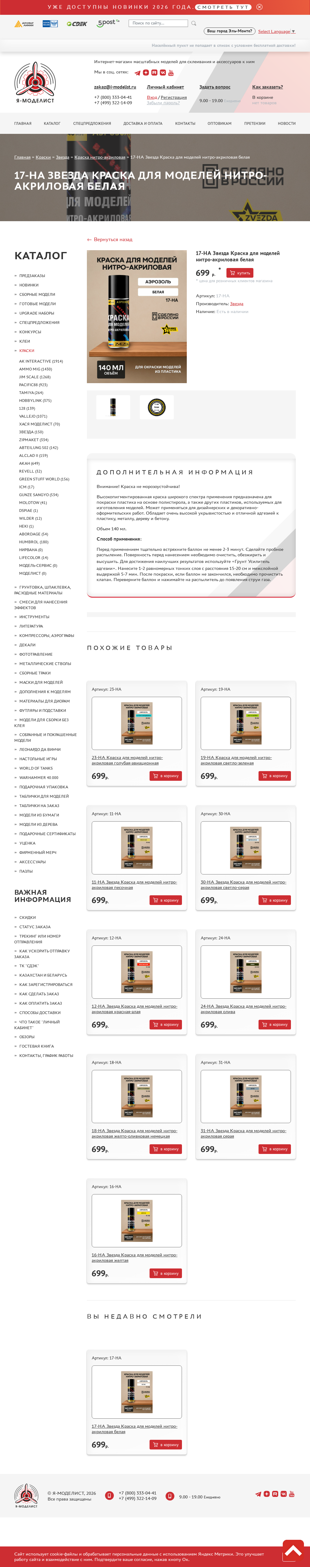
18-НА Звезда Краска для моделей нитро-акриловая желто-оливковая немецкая (134, 1133)
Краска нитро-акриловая (99, 157)
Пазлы (26, 871)
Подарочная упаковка (43, 787)
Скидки (27, 917)
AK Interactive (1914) (41, 361)
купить (243, 273)
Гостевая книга (36, 1046)
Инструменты (34, 617)
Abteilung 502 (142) (38, 447)
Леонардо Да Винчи (40, 749)
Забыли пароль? (163, 102)
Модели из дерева (38, 824)
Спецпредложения (92, 123)
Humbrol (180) (33, 542)
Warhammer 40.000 (38, 777)
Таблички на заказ (39, 805)
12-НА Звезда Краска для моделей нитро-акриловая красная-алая (134, 1008)
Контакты (185, 123)
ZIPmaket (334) (33, 440)
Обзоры (27, 1037)
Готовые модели (37, 304)
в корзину (169, 776)
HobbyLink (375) (35, 400)
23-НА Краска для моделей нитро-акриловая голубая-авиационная (127, 760)
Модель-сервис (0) (38, 565)
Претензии (254, 123)
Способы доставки (40, 1012)
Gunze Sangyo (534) (38, 495)
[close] (257, 7)
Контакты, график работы (46, 1055)
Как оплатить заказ (40, 1003)
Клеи (24, 341)
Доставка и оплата (143, 123)
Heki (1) (26, 526)
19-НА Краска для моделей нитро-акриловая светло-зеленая (236, 760)
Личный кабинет (165, 86)
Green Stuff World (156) (44, 479)
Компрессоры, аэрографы (46, 635)
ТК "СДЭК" (29, 966)
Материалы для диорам (44, 701)
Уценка (27, 843)
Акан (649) (29, 463)
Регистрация (174, 97)
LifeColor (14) (33, 557)
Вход (152, 97)
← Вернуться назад (109, 239)
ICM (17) (26, 487)
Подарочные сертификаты (47, 834)
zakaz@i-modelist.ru (115, 86)
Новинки (28, 285)
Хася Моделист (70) (39, 424)
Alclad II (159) (33, 455)
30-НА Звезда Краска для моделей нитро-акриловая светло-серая (243, 884)
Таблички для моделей (44, 796)
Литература (31, 626)
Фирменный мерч (37, 852)
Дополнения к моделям (45, 692)
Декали (27, 645)
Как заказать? (267, 86)
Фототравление (36, 654)
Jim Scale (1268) (35, 377)
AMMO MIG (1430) (35, 369)
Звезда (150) (31, 432)
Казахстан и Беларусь (43, 975)
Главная (22, 123)
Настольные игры (38, 759)
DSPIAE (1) (28, 510)
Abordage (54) (33, 534)
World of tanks (36, 768)
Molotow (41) (33, 502)
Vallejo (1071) (33, 416)
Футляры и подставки (42, 710)
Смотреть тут (223, 7)
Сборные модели (37, 294)
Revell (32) (30, 471)
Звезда (62, 157)
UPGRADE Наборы (36, 313)
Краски (43, 157)
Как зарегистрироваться (46, 984)
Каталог (52, 123)
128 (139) (27, 408)
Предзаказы (32, 275)
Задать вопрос (215, 86)
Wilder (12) (30, 518)
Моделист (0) (32, 573)
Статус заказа (35, 927)
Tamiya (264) (31, 392)
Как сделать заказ (39, 994)
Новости (287, 123)
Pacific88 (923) (33, 385)
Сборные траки (35, 673)
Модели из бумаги (39, 815)
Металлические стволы (45, 663)
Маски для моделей (41, 682)
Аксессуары (32, 862)
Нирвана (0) (31, 550)
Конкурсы (30, 332)
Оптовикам (220, 123)
